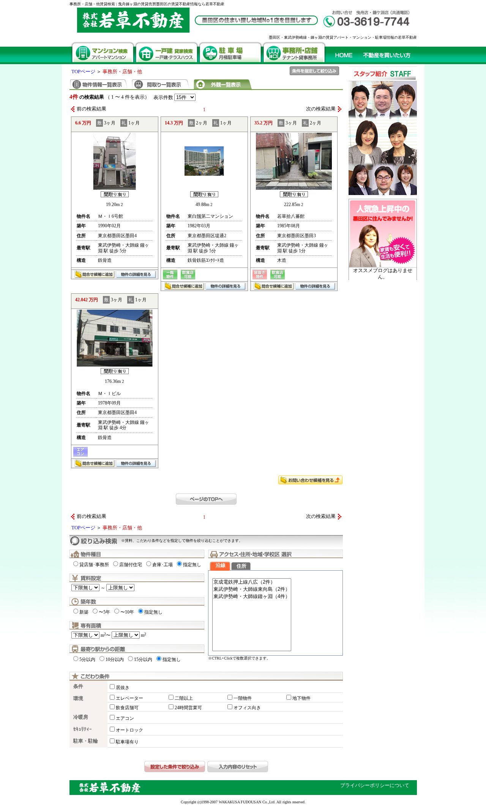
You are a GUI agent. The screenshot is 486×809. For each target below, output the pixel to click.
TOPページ (83, 71)
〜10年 (127, 612)
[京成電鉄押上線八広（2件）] (252, 582)
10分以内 (115, 659)
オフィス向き (247, 707)
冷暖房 (80, 717)
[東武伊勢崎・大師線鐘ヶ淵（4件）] (252, 596)
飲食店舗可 (127, 707)
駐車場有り (127, 742)
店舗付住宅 (130, 564)
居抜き (122, 687)
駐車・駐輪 (85, 741)
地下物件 (301, 698)
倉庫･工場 (162, 564)
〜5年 (104, 612)
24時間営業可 (188, 707)
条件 (78, 686)
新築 (83, 612)
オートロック (129, 730)
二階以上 (184, 698)
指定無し (192, 564)
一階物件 (243, 698)
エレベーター (129, 698)
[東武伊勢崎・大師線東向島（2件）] (252, 589)
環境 (78, 698)
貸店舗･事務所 (94, 564)
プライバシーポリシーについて (374, 785)
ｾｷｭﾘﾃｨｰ (82, 729)
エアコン (125, 718)
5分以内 (87, 659)
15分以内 (143, 659)
